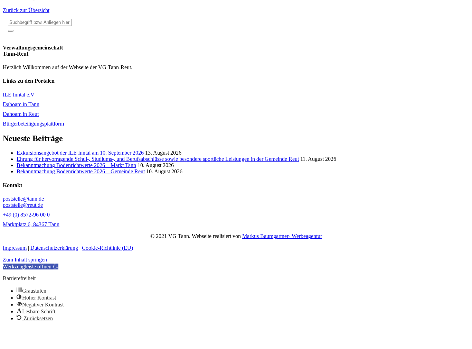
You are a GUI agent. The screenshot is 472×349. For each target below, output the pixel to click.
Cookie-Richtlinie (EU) (107, 248)
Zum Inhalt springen (25, 260)
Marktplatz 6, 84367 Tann (31, 224)
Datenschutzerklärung (54, 248)
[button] (30, 266)
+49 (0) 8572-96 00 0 (26, 215)
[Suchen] (10, 31)
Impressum (15, 248)
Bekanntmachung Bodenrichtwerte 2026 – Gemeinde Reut (81, 171)
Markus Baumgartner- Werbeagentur (282, 236)
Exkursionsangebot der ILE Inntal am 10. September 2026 (80, 153)
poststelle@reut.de (23, 205)
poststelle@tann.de (23, 199)
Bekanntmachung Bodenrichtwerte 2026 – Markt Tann (76, 165)
